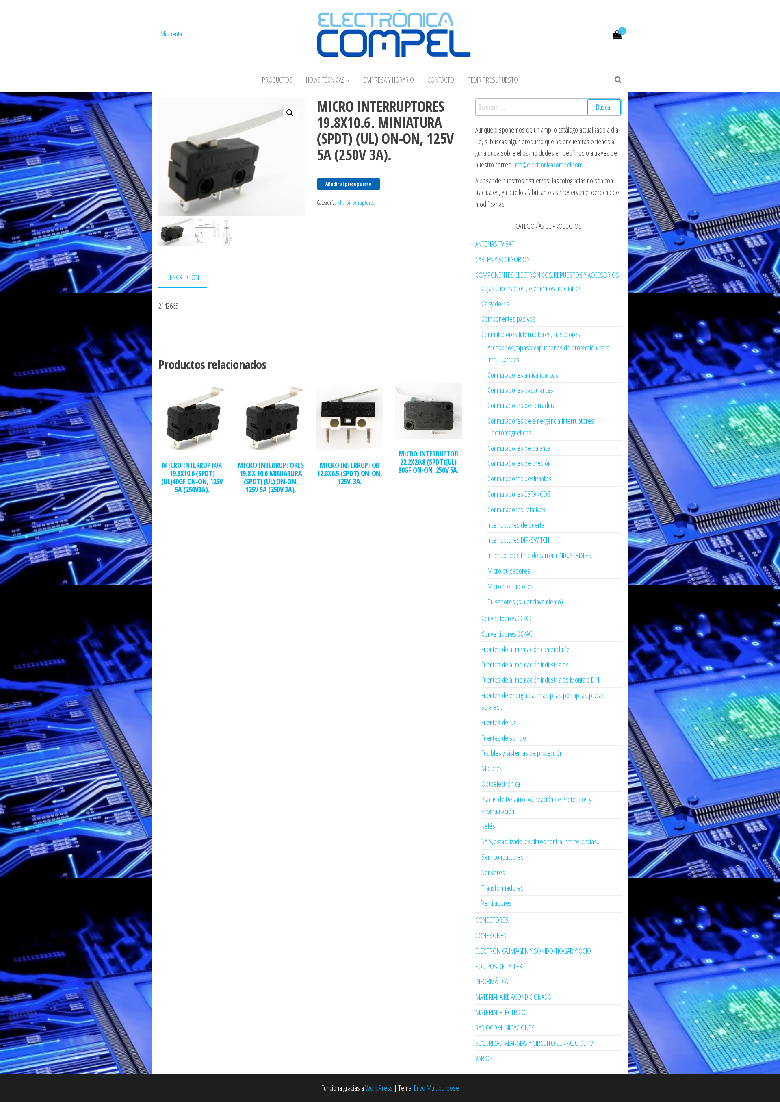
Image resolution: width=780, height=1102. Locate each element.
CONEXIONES (491, 935)
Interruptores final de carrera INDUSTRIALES (540, 555)
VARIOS (484, 1058)
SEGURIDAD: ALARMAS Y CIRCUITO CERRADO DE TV (534, 1043)
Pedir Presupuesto (493, 80)
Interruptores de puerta (516, 525)
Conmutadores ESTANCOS (519, 494)
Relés (488, 826)
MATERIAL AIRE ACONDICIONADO (513, 997)
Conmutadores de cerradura (522, 405)
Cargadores (495, 304)
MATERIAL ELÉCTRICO (500, 1012)
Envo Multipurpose (436, 1088)
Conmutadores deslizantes (520, 478)
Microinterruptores (356, 202)
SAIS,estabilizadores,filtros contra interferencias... (540, 841)
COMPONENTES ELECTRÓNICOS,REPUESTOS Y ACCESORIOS (547, 275)
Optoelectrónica (500, 784)
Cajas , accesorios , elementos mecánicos (531, 288)
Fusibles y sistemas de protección (522, 753)
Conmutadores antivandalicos (523, 375)
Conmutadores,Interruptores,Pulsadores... (532, 334)
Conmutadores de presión (519, 463)
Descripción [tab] (183, 277)
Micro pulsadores (509, 571)
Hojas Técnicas (326, 80)
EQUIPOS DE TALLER (498, 966)
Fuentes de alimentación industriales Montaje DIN (540, 680)
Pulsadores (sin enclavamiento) (525, 601)
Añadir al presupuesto (348, 183)
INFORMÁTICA (491, 981)
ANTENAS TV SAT (494, 244)
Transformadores (502, 888)
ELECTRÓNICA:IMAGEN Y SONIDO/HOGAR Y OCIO (533, 951)
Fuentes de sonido (503, 738)
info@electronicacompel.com (548, 165)
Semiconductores (502, 857)
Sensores (493, 872)
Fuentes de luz (498, 722)
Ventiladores (496, 903)
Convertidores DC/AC (506, 634)
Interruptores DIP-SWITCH (518, 540)
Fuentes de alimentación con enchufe (525, 649)
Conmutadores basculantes (520, 390)
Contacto (440, 80)
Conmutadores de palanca (519, 448)
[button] (290, 113)
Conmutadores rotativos (517, 509)
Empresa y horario (389, 80)
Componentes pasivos (508, 319)
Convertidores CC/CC (507, 618)
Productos (277, 80)
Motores (492, 768)
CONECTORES (492, 920)
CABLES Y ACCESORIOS (502, 259)
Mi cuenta (171, 33)
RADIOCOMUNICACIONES (505, 1027)
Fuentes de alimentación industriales (525, 664)
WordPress (379, 1088)
